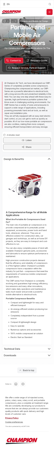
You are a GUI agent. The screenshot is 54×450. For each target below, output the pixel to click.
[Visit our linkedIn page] (15, 384)
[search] (50, 4)
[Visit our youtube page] (22, 384)
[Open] (50, 12)
